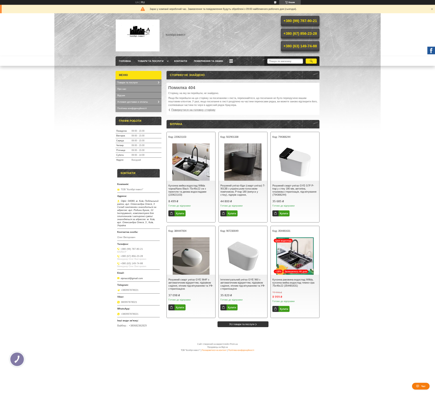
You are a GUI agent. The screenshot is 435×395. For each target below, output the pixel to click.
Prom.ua (234, 344)
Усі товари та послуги (241, 324)
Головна (125, 61)
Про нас (121, 89)
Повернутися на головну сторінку (193, 109)
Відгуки (121, 95)
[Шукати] (311, 61)
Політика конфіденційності (132, 108)
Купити (180, 213)
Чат (423, 386)
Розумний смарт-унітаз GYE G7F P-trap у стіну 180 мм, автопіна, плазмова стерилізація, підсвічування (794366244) (294, 190)
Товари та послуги (150, 61)
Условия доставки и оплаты (132, 101)
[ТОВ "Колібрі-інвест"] (138, 35)
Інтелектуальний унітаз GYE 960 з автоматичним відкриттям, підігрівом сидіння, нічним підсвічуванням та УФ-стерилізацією (242, 284)
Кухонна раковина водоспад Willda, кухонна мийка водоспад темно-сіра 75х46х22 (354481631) (293, 282)
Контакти (180, 61)
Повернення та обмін (208, 61)
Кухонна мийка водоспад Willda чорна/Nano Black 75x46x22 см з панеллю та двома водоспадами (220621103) (187, 190)
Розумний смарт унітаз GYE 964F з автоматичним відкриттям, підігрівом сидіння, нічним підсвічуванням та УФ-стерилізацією (190, 284)
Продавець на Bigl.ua (217, 347)
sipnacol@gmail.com (132, 278)
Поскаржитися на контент (214, 350)
